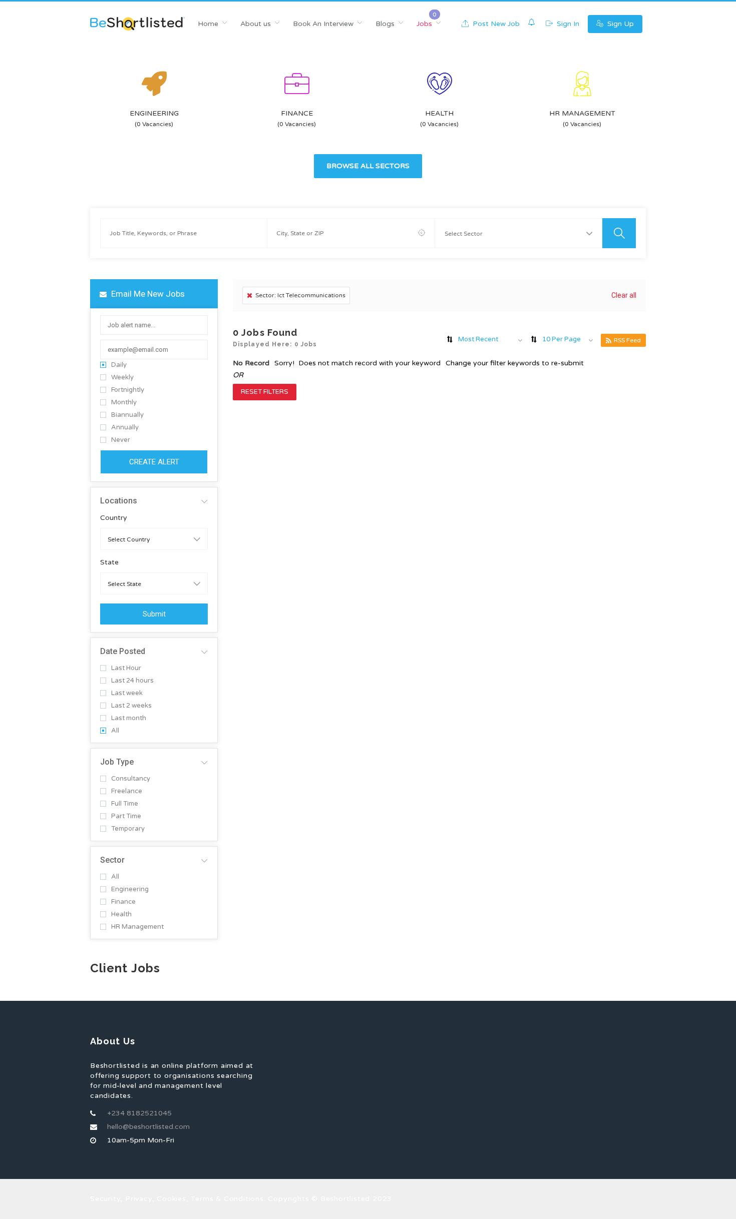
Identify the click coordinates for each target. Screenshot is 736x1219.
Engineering (130, 889)
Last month (128, 718)
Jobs (424, 24)
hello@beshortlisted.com (148, 1126)
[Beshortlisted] (137, 24)
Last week (127, 693)
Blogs (385, 24)
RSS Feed (627, 340)
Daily (119, 365)
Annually (125, 427)
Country (113, 517)
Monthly (124, 402)
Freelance (126, 791)
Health (121, 914)
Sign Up (619, 24)
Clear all (623, 295)
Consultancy (130, 779)
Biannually (127, 415)
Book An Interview (323, 24)
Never (120, 440)
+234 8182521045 (139, 1113)
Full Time (124, 804)
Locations (118, 500)
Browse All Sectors (368, 166)
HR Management (137, 927)
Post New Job (495, 24)
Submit (154, 614)
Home (208, 24)
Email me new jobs (147, 294)
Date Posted (122, 651)
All (115, 731)
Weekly (122, 377)
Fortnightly (127, 390)
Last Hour (126, 668)
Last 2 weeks (131, 706)
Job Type (117, 762)
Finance (123, 902)
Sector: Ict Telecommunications (300, 295)
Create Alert (154, 461)
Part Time (126, 816)
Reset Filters (264, 392)
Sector (112, 860)
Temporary (128, 829)
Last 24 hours (132, 681)
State (109, 562)
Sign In (567, 24)
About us (255, 24)
